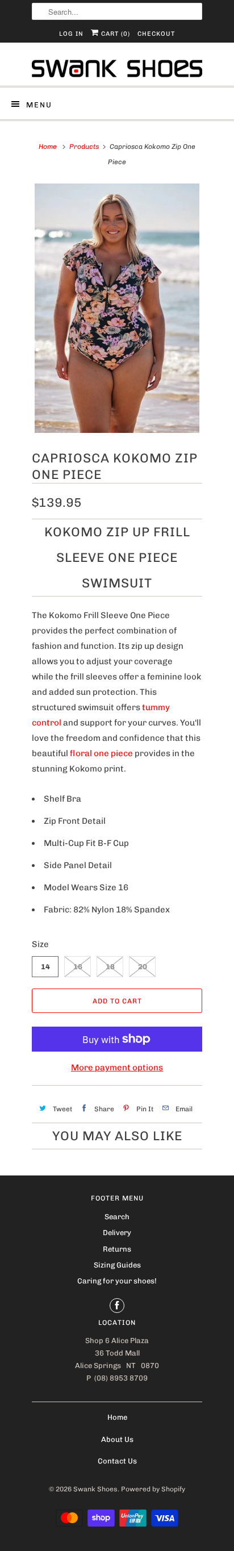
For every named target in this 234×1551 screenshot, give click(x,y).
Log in (71, 33)
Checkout (156, 33)
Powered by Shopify (153, 1489)
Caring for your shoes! (117, 1281)
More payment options (117, 1067)
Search (117, 1216)
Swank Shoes (95, 1489)
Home (117, 1417)
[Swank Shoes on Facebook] (117, 1305)
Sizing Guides (117, 1265)
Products (84, 147)
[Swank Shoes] (117, 68)
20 (142, 966)
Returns (117, 1249)
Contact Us (117, 1461)
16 (77, 966)
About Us (117, 1439)
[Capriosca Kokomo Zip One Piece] (117, 308)
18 (110, 966)
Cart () (114, 33)
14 (45, 966)
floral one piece (101, 753)
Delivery (117, 1232)
